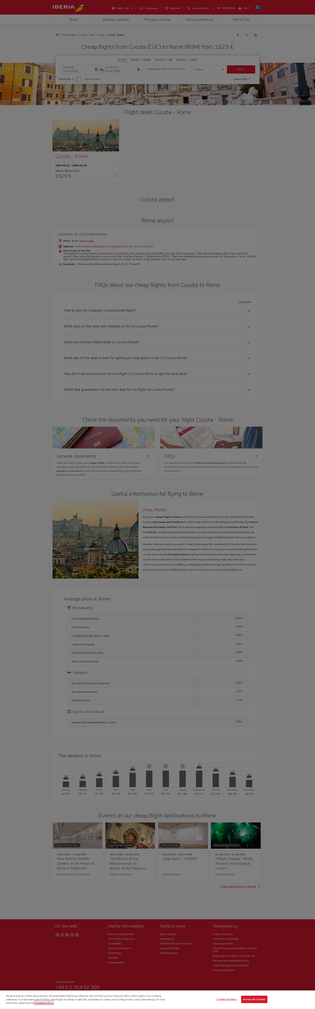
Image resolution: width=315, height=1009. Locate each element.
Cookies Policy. (44, 1002)
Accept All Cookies (254, 999)
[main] (157, 999)
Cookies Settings (227, 999)
